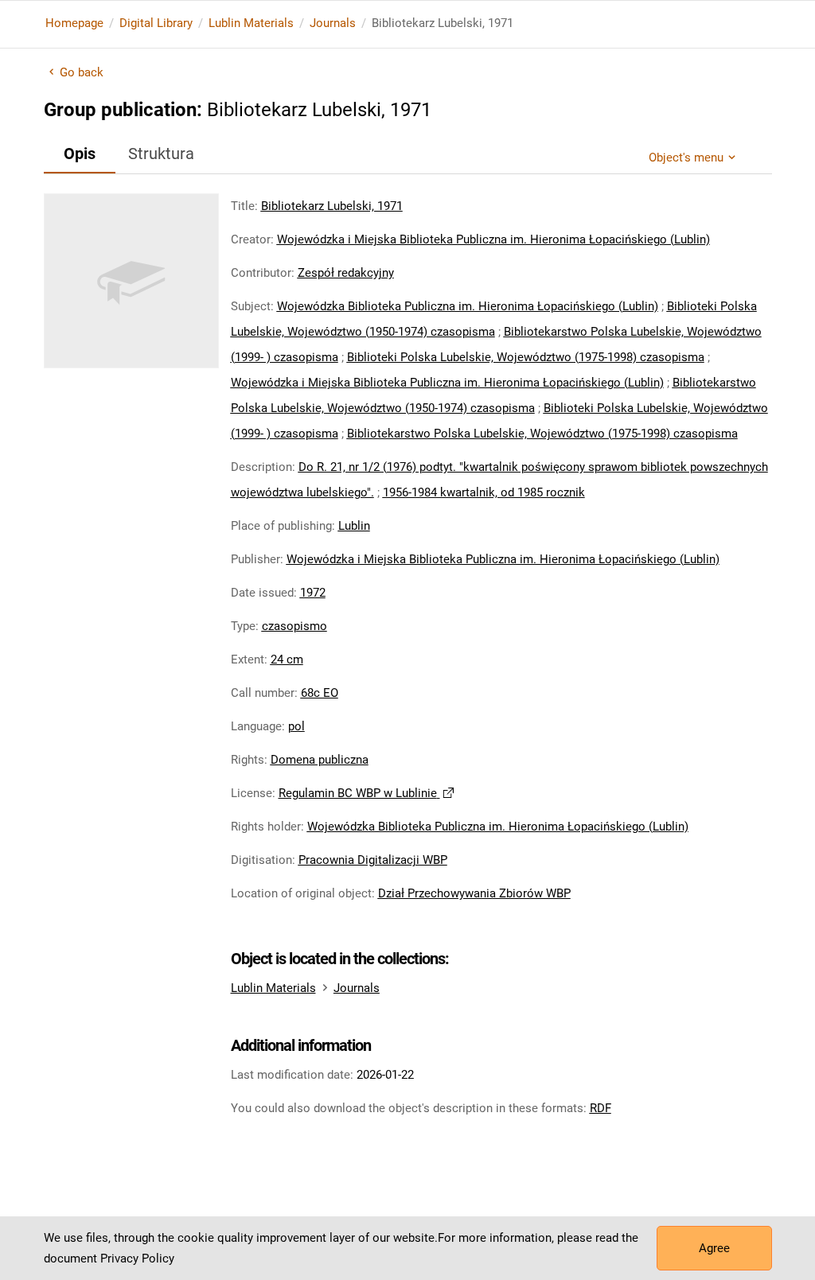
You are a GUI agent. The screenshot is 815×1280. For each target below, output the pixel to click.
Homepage (74, 23)
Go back (82, 72)
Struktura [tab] (161, 153)
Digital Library (156, 23)
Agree (714, 1248)
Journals (333, 23)
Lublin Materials (251, 23)
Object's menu (686, 157)
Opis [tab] (80, 153)
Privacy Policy (137, 1258)
